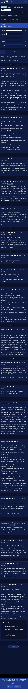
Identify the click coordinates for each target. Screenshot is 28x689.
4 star (3, 34)
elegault (3, 563)
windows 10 (10, 15)
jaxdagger (4, 232)
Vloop (2, 208)
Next (14, 646)
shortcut (16, 13)
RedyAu (3, 159)
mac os (24, 12)
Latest (2, 51)
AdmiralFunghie (5, 362)
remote (12, 13)
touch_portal (5, 12)
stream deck (3, 15)
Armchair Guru (5, 289)
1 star (3, 45)
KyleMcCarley (5, 403)
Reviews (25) (19, 19)
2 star (3, 41)
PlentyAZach (4, 441)
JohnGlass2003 (5, 56)
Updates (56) (11, 19)
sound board (22, 13)
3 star (3, 38)
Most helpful (9, 51)
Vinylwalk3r (4, 585)
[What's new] (22, 2)
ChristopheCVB (5, 255)
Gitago (3, 498)
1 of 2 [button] (10, 646)
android (18, 12)
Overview (3, 19)
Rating (15, 51)
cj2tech (3, 329)
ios (21, 12)
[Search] (26, 2)
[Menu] (2, 2)
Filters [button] (24, 51)
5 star (3, 30)
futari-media (4, 270)
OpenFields (4, 541)
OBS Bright (4, 676)
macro (2, 13)
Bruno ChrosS (5, 117)
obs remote (7, 13)
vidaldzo (3, 387)
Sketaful (3, 68)
